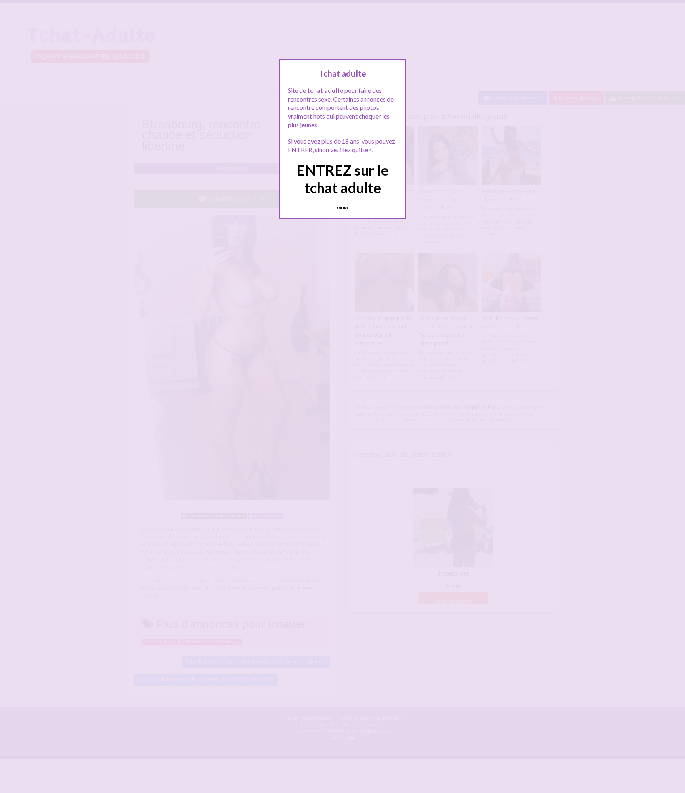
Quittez (342, 208)
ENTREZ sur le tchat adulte (342, 178)
